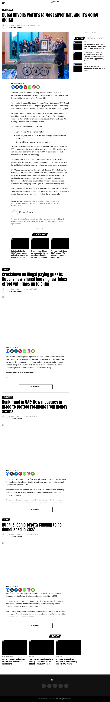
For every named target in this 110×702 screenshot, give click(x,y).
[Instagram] (34, 87)
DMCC (53, 202)
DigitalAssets (44, 202)
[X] (17, 87)
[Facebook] (13, 87)
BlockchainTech (30, 202)
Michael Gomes (16, 27)
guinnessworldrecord (20, 204)
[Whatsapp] (29, 87)
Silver (56, 204)
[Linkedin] (21, 87)
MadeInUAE (34, 204)
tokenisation (16, 206)
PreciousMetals (46, 204)
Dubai (59, 202)
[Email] (38, 87)
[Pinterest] (25, 87)
